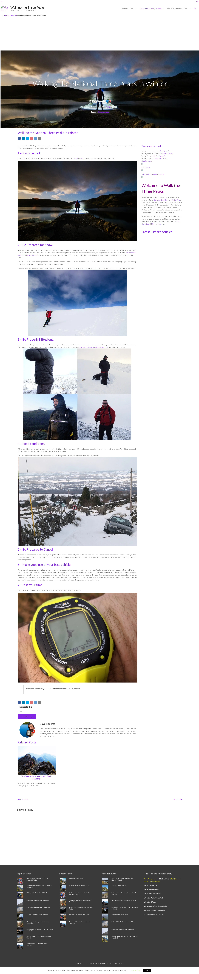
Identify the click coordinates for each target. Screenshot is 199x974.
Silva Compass (146, 161)
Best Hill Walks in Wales (76, 878)
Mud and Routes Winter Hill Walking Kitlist (94, 347)
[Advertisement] (99, 33)
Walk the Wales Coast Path (153, 898)
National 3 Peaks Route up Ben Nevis (38, 900)
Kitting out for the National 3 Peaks (37, 893)
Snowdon (157, 200)
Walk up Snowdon (150, 885)
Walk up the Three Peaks (27, 7)
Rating (20, 711)
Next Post (178, 799)
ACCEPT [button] (147, 970)
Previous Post (23, 799)
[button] (2, 1)
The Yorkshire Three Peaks (120, 914)
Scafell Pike (175, 200)
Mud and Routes (165, 879)
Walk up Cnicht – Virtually (119, 885)
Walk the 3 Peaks (150, 902)
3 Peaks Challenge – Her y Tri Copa (37, 914)
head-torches (79, 158)
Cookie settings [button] (135, 970)
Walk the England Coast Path (154, 910)
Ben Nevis (165, 200)
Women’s (166, 151)
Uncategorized (12, 15)
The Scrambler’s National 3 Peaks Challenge (36, 777)
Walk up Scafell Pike (151, 889)
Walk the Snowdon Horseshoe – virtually (124, 900)
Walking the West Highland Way (155, 906)
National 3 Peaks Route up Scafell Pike (38, 907)
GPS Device (145, 168)
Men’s (159, 151)
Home (4, 15)
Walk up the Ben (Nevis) (152, 894)
